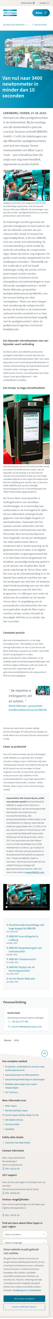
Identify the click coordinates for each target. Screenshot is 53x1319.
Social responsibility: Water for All (21, 1114)
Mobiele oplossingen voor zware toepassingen (21, 1086)
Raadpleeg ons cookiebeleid (27, 1290)
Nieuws (7, 1040)
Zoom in (47, 198)
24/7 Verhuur (11, 1092)
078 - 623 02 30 (12, 1168)
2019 (16, 1040)
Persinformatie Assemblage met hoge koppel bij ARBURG (26, 926)
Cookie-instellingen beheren (24, 1306)
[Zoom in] (26, 184)
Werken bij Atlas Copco (16, 1110)
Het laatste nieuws (14, 1119)
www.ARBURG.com (35, 872)
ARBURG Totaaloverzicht (22, 959)
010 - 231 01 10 (12, 1215)
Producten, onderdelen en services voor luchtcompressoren (25, 1068)
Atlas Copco (11, 1105)
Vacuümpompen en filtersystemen (22, 1074)
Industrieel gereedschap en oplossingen (25, 1079)
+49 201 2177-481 (19, 1021)
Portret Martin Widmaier (22, 978)
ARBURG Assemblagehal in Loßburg (23, 938)
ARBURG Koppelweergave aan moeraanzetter (25, 949)
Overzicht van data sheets (17, 1142)
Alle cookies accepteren (24, 1298)
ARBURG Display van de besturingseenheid (22, 968)
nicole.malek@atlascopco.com (26, 1026)
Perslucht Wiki (12, 1124)
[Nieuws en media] (28, 24)
